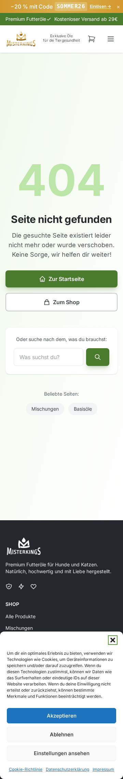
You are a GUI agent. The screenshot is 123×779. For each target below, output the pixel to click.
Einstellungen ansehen (62, 753)
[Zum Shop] (91, 39)
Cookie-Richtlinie (25, 769)
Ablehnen (61, 734)
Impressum (103, 769)
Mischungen (45, 409)
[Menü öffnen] (111, 39)
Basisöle (83, 409)
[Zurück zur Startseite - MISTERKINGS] (21, 39)
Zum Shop (66, 302)
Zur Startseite (66, 278)
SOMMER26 (71, 6)
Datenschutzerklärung (67, 769)
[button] (112, 640)
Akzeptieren (62, 715)
